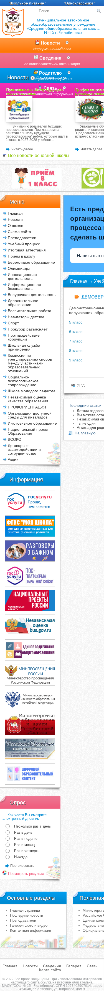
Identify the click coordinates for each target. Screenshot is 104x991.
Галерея (74, 966)
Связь (92, 966)
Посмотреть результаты (27, 874)
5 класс (76, 322)
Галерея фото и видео (28, 925)
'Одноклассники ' (79, 3)
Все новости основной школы (38, 155)
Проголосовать (22, 866)
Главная (15, 213)
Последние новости (26, 915)
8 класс (75, 350)
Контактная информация (30, 930)
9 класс (75, 360)
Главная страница (25, 910)
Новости (52, 46)
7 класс (75, 341)
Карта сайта (50, 970)
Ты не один (86, 423)
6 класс (75, 331)
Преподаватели (23, 920)
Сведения (52, 61)
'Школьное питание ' (27, 3)
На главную (85, 433)
